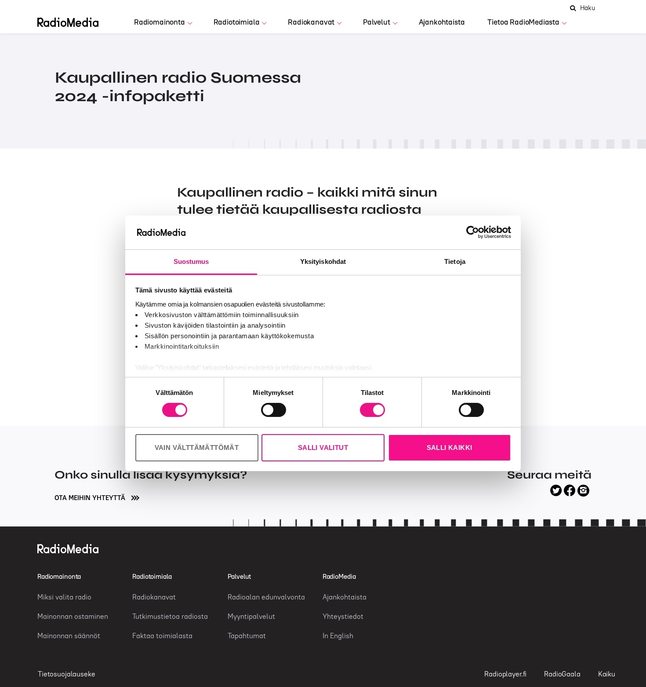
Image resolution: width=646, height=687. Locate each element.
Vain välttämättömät (197, 447)
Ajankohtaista (442, 22)
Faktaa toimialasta (162, 635)
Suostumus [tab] (191, 261)
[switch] (273, 410)
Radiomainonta (159, 22)
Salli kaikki (449, 447)
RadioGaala (562, 673)
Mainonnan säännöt (68, 635)
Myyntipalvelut (251, 616)
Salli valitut (323, 447)
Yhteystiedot (343, 616)
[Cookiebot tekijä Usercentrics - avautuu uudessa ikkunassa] (472, 232)
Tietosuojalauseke (66, 673)
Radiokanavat (311, 22)
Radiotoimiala (237, 22)
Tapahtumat (247, 635)
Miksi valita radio (64, 596)
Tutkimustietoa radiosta (170, 616)
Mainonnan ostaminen (72, 616)
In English (338, 635)
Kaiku (606, 673)
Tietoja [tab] (454, 261)
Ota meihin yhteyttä (90, 497)
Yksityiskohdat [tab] (323, 261)
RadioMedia (339, 576)
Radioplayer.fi (505, 673)
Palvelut (376, 22)
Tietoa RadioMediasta (523, 22)
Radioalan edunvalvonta (266, 596)
